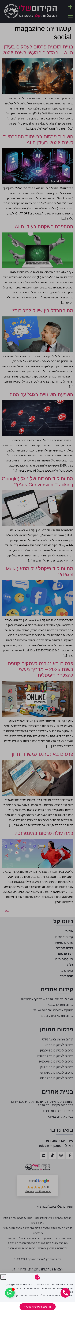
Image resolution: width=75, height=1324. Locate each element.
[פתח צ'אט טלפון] (65, 1293)
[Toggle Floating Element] (10, 1293)
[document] (37, 662)
